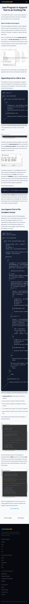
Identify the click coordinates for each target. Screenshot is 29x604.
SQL (2, 567)
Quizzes (3, 581)
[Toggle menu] (26, 1)
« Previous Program (7, 517)
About (2, 587)
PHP (2, 565)
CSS (2, 560)
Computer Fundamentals (7, 578)
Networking (4, 573)
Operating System (5, 576)
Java (2, 544)
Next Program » (21, 517)
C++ (2, 546)
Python (3, 541)
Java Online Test (14, 508)
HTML (2, 557)
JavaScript (3, 562)
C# (2, 551)
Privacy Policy (4, 589)
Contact (3, 594)
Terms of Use (4, 592)
